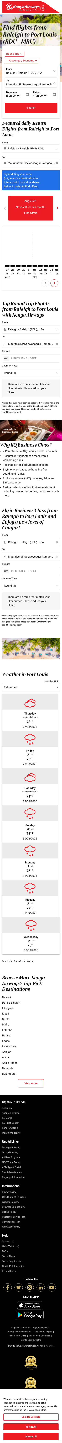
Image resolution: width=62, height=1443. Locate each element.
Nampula (7, 1068)
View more (31, 1083)
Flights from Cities (17, 1336)
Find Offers (30, 212)
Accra (5, 1057)
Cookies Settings (31, 1416)
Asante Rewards (10, 1113)
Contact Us (8, 1241)
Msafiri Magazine (11, 1132)
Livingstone (9, 1046)
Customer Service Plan (13, 1216)
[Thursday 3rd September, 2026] (46, 266)
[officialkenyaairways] (29, 1287)
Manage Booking (11, 1147)
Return (36, 92)
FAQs (5, 1251)
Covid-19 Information (13, 1266)
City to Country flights (31, 1340)
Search (31, 107)
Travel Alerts (8, 1256)
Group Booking (10, 1152)
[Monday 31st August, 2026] (29, 266)
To (7, 80)
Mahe (5, 1024)
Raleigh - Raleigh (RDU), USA (24, 72)
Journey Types (9, 365)
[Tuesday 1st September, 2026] (35, 266)
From (9, 69)
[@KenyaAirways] (18, 1287)
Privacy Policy (9, 1192)
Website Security (10, 1202)
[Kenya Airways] (7, 1287)
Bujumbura (9, 1073)
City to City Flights (43, 1331)
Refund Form (9, 1271)
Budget (6, 351)
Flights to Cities (40, 1327)
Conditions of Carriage (14, 1197)
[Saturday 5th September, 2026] (57, 266)
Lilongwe (7, 1008)
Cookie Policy (9, 1211)
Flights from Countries (39, 1336)
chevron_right (57, 208)
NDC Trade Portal (11, 1162)
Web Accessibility (11, 1226)
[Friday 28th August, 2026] (13, 266)
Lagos (6, 1041)
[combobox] (31, 149)
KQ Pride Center (10, 1122)
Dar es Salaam (11, 1002)
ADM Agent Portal (11, 1167)
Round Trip (12, 53)
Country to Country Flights (19, 1331)
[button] (22, 60)
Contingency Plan (11, 1221)
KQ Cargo (7, 1117)
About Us (7, 1108)
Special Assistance (12, 1172)
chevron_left (5, 208)
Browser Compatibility (13, 1206)
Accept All (31, 1436)
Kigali (5, 1013)
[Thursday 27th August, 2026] (7, 266)
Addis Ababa (10, 1062)
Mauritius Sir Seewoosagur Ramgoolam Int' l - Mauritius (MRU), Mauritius (29, 84)
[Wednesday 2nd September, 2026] (40, 266)
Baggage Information (13, 1177)
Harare (6, 1035)
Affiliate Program (11, 1157)
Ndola (5, 1019)
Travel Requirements (12, 1261)
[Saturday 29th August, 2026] (18, 266)
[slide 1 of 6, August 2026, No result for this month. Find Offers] (30, 208)
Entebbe (7, 1030)
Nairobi (6, 997)
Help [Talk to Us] (10, 1246)
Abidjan (6, 1051)
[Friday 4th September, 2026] (51, 266)
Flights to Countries (20, 1327)
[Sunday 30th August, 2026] (24, 266)
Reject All (30, 1426)
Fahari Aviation (10, 1127)
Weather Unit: (52, 681)
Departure (11, 92)
